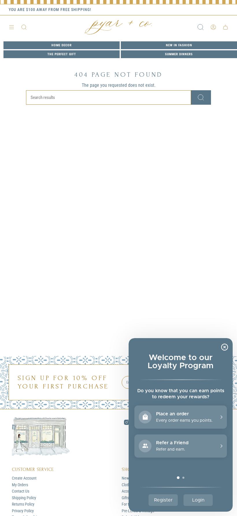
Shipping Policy (24, 497)
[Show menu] (11, 27)
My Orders (20, 484)
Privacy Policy (23, 510)
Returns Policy (23, 504)
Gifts (125, 497)
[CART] (225, 27)
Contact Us (20, 491)
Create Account (24, 478)
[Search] (201, 97)
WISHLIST (219, 10)
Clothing (128, 484)
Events (196, 10)
